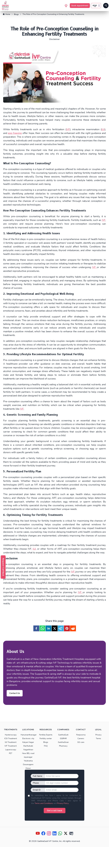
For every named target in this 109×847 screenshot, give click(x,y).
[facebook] (36, 628)
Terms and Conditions (44, 803)
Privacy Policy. (63, 803)
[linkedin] (48, 628)
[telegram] (61, 628)
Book (79, 5)
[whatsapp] (42, 628)
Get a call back (54, 810)
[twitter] (55, 628)
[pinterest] (67, 628)
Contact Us (14, 693)
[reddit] (73, 628)
